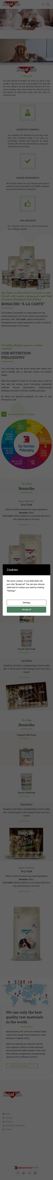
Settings (26, 602)
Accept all (26, 609)
